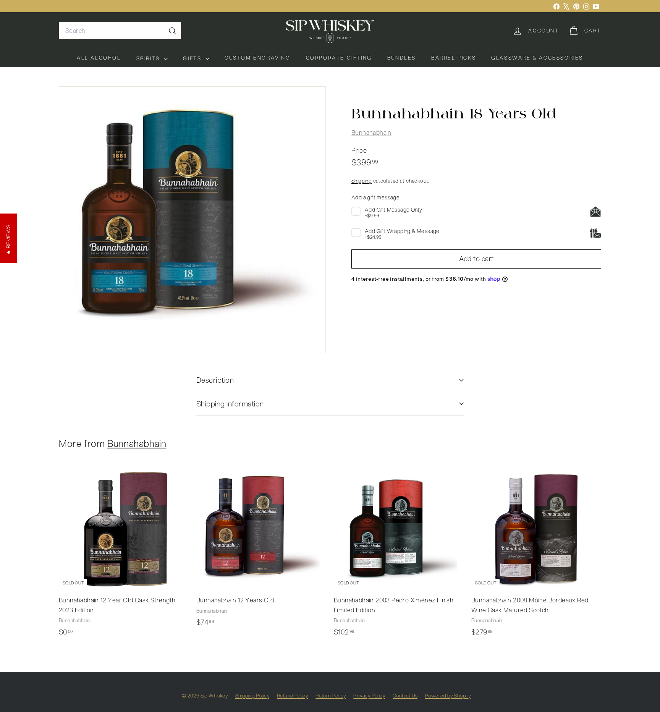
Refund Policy (292, 695)
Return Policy (330, 695)
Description (215, 380)
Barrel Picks (453, 57)
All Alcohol (99, 57)
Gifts (193, 58)
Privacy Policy (369, 695)
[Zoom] (192, 220)
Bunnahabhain (371, 132)
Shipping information (230, 403)
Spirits (149, 58)
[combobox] (120, 30)
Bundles (401, 57)
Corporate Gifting (339, 57)
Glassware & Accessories (537, 57)
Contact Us (405, 695)
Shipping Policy (252, 695)
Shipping (361, 180)
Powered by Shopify (448, 695)
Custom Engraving (258, 57)
